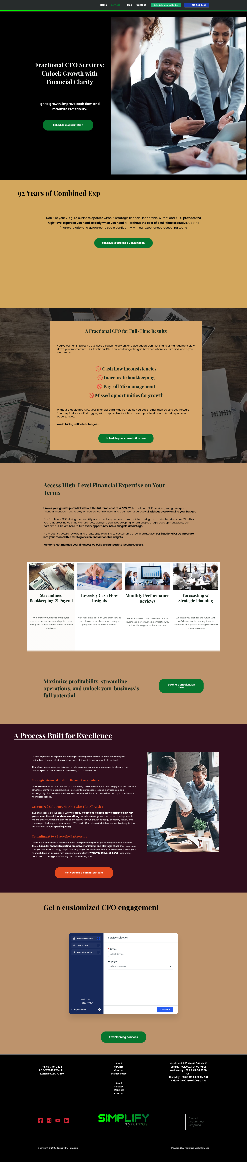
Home (103, 4)
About (118, 1063)
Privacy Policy (119, 1073)
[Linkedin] (66, 1120)
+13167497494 (86, 1003)
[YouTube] (57, 1120)
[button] (166, 5)
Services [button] (115, 4)
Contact (141, 4)
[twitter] (49, 1120)
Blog (129, 4)
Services (119, 1066)
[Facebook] (40, 1120)
